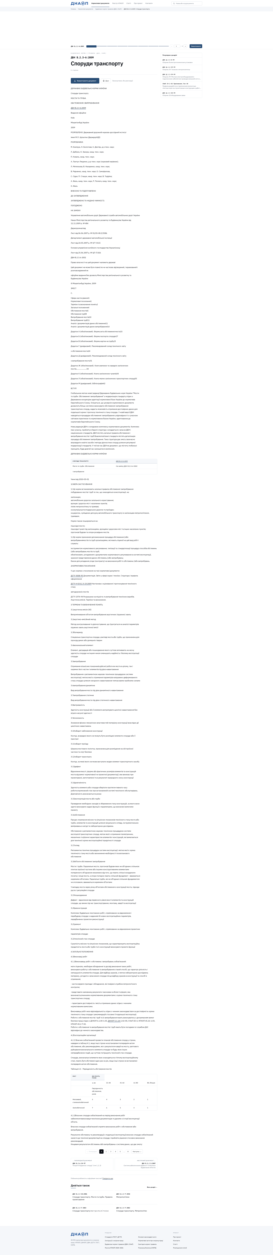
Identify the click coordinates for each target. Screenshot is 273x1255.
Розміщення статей (180, 1248)
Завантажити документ (86, 81)
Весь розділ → (152, 1187)
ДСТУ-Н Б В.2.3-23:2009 (81, 584)
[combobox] (188, 3)
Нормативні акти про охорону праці (150, 1241)
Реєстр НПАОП (117, 3)
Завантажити (196, 46)
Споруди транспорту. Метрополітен (131, 1211)
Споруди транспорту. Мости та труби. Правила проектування (92, 1198)
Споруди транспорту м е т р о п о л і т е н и (90, 1211)
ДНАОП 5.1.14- (114, 1021)
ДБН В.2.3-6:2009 (78, 108)
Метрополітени (122, 1197)
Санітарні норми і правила (147, 1244)
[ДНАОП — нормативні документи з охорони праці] (79, 3)
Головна (73, 9)
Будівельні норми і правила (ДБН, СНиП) (108, 9)
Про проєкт (138, 3)
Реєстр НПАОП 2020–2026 (114, 1248)
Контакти (148, 3)
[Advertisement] (136, 27)
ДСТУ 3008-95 (77, 576)
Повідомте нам (107, 1178)
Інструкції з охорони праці (114, 1241)
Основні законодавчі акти (147, 1237)
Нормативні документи (100, 3)
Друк (107, 81)
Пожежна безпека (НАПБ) (147, 1248)
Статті (128, 3)
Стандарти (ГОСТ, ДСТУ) (113, 1237)
